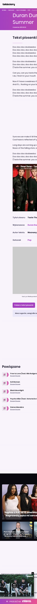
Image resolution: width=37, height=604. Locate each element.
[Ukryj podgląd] (33, 573)
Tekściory (11, 10)
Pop (29, 10)
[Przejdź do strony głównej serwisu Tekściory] (8, 4)
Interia (4, 10)
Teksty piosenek (21, 10)
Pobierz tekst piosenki (23, 305)
